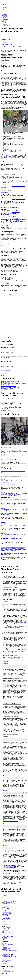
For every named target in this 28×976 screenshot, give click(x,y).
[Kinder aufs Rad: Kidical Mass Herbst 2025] (14, 535)
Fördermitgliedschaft (7, 948)
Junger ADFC (6, 935)
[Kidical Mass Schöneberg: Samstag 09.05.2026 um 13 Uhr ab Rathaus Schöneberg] (14, 497)
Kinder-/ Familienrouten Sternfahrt (9, 459)
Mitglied (10, 598)
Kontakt (5, 938)
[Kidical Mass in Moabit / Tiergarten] (14, 482)
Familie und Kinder (7, 907)
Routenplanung (6, 914)
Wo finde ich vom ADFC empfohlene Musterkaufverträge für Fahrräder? (15, 871)
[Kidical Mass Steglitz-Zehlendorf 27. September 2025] (4, 523)
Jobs (4, 931)
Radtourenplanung (7, 912)
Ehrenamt (5, 945)
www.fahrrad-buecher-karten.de (10, 867)
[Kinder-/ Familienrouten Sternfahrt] (14, 457)
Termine (5, 924)
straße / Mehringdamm (19, 219)
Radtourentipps (6, 917)
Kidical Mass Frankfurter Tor (7, 384)
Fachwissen (5, 19)
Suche (4, 25)
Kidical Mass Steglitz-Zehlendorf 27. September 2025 (13, 525)
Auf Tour (5, 14)
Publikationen (6, 930)
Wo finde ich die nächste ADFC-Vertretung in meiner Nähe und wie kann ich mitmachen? (15, 633)
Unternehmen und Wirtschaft (9, 956)
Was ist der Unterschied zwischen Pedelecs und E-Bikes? (15, 792)
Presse (4, 20)
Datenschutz (6, 970)
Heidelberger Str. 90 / (19, 228)
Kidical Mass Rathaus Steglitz (7, 388)
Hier (26, 626)
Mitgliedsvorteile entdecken (6, 44)
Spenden (5, 5)
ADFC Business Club (8, 936)
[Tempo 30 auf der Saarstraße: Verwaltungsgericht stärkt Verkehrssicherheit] (14, 510)
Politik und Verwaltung (8, 954)
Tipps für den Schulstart (6, 447)
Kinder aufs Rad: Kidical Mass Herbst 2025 (11, 538)
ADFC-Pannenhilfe (10, 617)
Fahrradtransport (6, 918)
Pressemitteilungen (7, 960)
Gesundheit (5, 906)
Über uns (5, 16)
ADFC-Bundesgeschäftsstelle (9, 933)
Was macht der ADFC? (8, 572)
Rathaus (16, 220)
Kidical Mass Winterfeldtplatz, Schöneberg (10, 387)
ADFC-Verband (6, 927)
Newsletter (5, 7)
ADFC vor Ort (6, 928)
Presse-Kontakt (6, 961)
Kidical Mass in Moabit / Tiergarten (9, 484)
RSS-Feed (5, 941)
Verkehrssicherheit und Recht (9, 901)
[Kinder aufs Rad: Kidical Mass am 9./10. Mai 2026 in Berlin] (6, 468)
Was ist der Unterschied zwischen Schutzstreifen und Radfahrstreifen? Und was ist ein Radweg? (15, 739)
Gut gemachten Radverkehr (9, 904)
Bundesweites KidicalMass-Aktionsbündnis (10, 381)
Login (4, 21)
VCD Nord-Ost (4, 156)
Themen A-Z (6, 908)
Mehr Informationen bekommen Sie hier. (14, 820)
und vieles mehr (6, 408)
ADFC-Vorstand (6, 932)
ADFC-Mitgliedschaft (8, 944)
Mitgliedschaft (6, 17)
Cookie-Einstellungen (8, 971)
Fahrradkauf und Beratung (9, 903)
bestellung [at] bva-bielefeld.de (9, 866)
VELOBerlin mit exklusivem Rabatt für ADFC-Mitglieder (13, 383)
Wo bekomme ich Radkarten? (9, 847)
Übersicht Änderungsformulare (10, 950)
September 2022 (22, 83)
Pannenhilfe (5, 949)
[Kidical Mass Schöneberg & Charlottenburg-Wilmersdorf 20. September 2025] (14, 550)
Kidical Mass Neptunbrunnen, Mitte (8, 386)
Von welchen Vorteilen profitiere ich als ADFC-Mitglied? (14, 604)
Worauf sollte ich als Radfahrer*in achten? (12, 703)
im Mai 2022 (12, 83)
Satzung (5, 937)
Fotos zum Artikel (4, 389)
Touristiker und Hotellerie (8, 955)
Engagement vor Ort (7, 902)
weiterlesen (5, 601)
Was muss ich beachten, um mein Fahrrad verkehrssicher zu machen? (15, 667)
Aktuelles (5, 15)
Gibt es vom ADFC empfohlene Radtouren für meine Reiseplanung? (15, 826)
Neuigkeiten (5, 922)
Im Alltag (5, 13)
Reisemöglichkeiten (7, 913)
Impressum (5, 968)
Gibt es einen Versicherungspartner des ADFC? (13, 777)
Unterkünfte (5, 915)
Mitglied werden (6, 4)
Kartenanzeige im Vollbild (6, 337)
